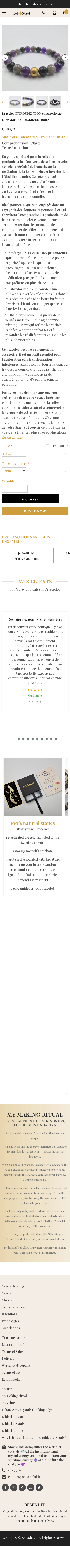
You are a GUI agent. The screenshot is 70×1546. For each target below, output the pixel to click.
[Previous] (5, 57)
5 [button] (33, 739)
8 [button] (47, 739)
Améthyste (10, 137)
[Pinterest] (22, 1487)
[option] (35, 58)
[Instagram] (13, 1487)
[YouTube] (30, 1487)
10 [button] (56, 739)
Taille (7, 446)
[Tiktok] (39, 1487)
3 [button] (23, 739)
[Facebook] (5, 1487)
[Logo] (22, 12)
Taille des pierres (15, 463)
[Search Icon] (44, 12)
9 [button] (51, 739)
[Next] (65, 57)
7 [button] (42, 739)
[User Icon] (55, 13)
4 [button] (28, 739)
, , (33, 137)
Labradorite (28, 137)
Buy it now (35, 511)
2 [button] (19, 739)
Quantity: (9, 481)
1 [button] (14, 739)
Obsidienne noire (52, 137)
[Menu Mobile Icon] (4, 13)
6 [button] (37, 739)
